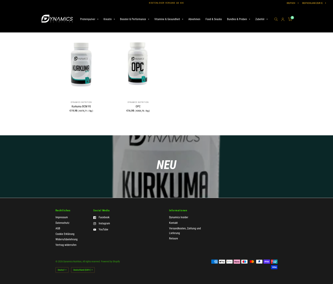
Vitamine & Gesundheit (167, 19)
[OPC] (138, 64)
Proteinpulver (87, 19)
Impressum (62, 217)
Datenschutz (62, 222)
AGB (58, 228)
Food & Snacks (214, 19)
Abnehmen (194, 19)
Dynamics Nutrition (81, 102)
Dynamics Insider (178, 217)
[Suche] (276, 19)
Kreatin (108, 19)
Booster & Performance (133, 19)
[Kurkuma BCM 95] (81, 64)
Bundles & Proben (237, 19)
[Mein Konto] (282, 19)
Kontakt (173, 222)
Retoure (173, 238)
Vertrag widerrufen (66, 245)
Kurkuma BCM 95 (81, 106)
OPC (138, 106)
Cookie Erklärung (65, 234)
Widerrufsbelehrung (67, 239)
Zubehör (259, 19)
